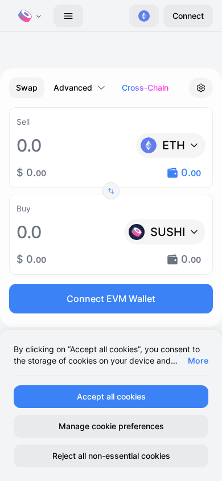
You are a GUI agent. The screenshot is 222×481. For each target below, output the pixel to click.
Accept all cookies (111, 396)
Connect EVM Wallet (111, 298)
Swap (27, 87)
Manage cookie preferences (111, 426)
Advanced (73, 87)
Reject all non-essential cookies (111, 455)
